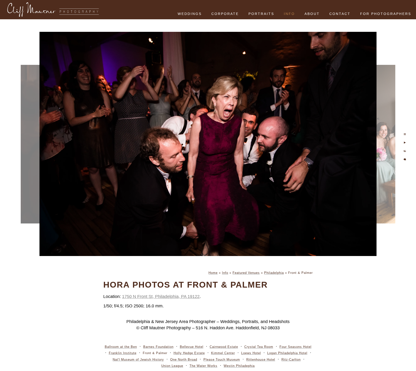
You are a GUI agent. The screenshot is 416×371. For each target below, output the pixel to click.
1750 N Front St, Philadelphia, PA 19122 (161, 296)
